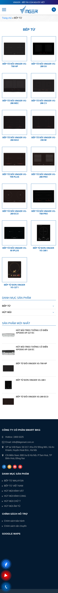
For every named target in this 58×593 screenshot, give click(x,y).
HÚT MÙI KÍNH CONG (15, 496)
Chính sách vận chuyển (15, 526)
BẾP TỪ (6, 306)
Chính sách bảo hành (14, 521)
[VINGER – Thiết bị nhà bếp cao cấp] (29, 9)
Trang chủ (7, 18)
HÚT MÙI (6, 312)
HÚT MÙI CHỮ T (12, 501)
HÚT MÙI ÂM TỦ (12, 506)
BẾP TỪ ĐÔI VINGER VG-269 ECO (32, 397)
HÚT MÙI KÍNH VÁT (14, 491)
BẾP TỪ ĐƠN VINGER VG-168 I (31, 380)
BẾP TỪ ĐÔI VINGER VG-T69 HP (31, 363)
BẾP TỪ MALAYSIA (14, 481)
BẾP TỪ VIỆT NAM (13, 486)
